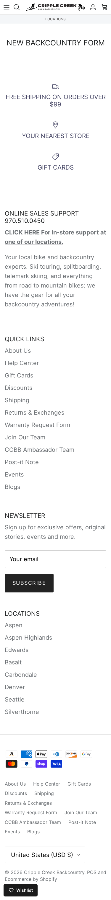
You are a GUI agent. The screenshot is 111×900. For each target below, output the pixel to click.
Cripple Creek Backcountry (54, 872)
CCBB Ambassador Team (39, 449)
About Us (18, 350)
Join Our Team (25, 437)
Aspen (13, 625)
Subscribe (29, 583)
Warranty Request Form (37, 424)
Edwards (16, 649)
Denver (15, 687)
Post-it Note (22, 462)
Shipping (17, 400)
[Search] (19, 7)
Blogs (12, 486)
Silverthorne (22, 711)
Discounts (18, 387)
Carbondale (21, 674)
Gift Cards (19, 375)
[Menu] (6, 7)
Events (14, 474)
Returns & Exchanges (34, 412)
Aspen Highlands (28, 637)
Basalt (13, 662)
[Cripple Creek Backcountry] (55, 7)
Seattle (15, 699)
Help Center (22, 363)
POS (91, 872)
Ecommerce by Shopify (31, 879)
